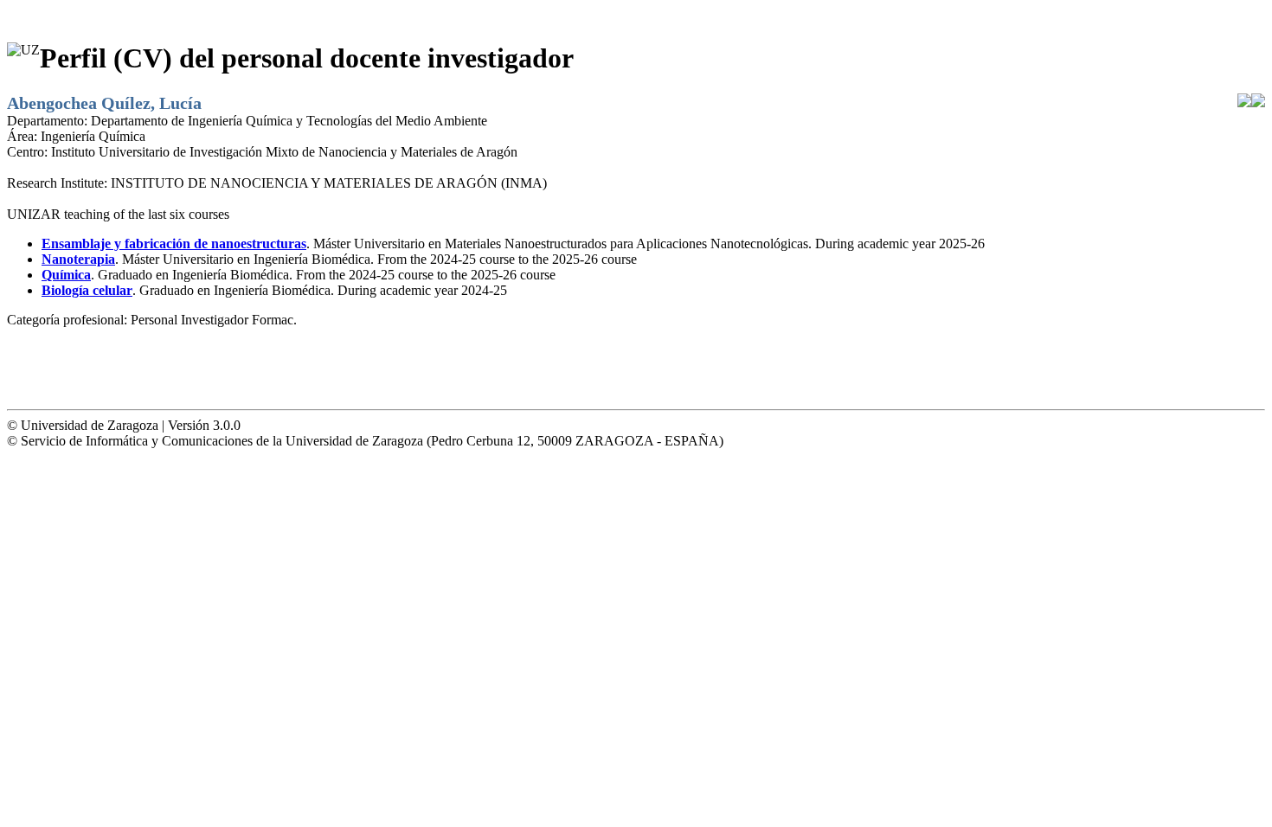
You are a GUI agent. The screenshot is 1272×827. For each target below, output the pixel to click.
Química (66, 274)
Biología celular (87, 290)
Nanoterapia (78, 259)
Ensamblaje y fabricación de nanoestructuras (174, 243)
